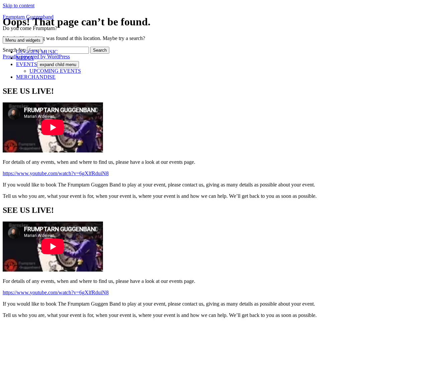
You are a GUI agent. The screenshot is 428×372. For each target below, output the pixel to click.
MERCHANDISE (36, 77)
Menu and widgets (22, 40)
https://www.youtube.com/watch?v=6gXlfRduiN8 (56, 173)
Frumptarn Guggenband (28, 17)
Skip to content (18, 5)
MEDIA (25, 58)
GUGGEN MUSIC (37, 52)
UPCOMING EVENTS (55, 71)
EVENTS (26, 64)
